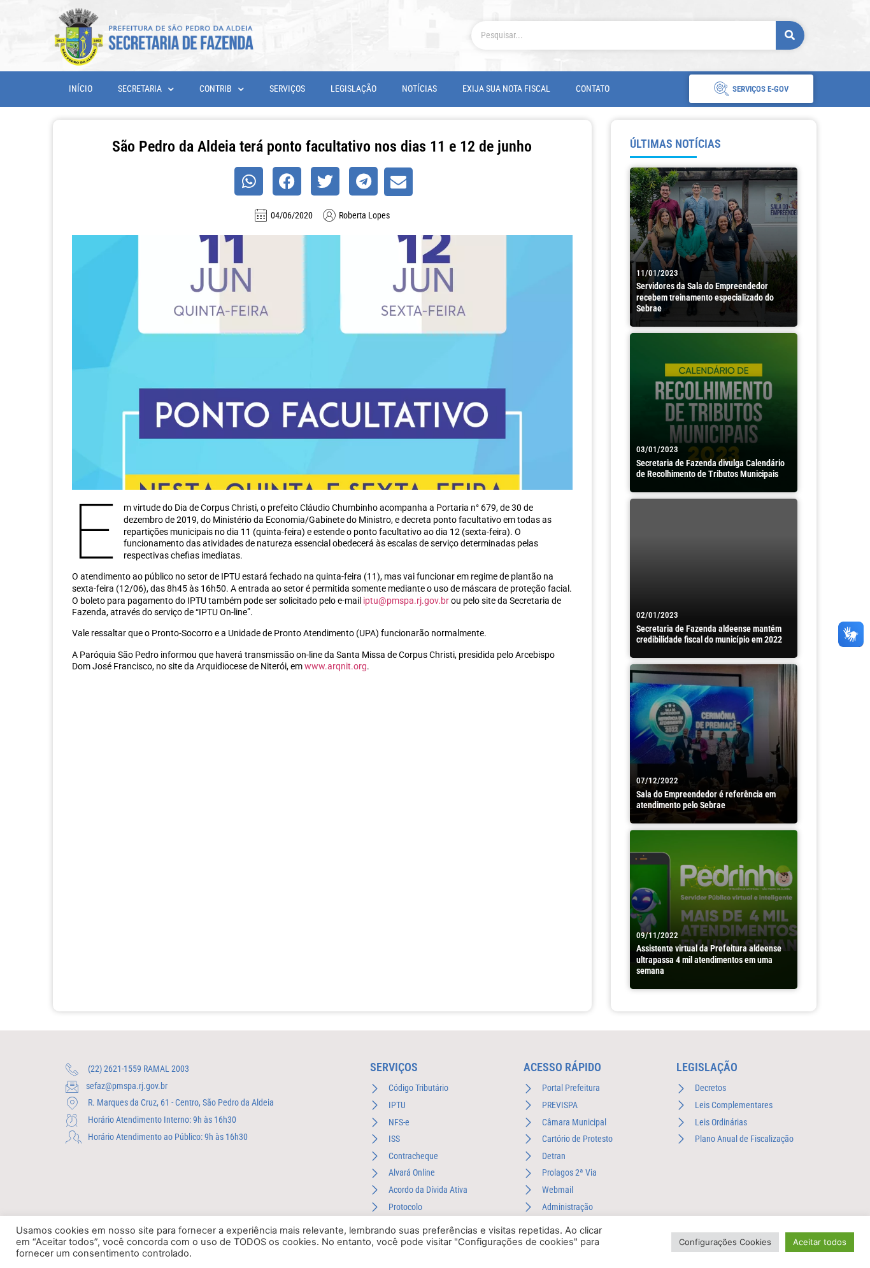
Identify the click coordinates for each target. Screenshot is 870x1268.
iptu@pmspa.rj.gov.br (406, 600)
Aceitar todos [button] (819, 1242)
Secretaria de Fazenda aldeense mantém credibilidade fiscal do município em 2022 (709, 634)
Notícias (419, 88)
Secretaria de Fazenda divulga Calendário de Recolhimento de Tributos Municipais (710, 469)
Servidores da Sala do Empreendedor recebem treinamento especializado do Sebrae (705, 297)
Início (80, 88)
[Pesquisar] (790, 35)
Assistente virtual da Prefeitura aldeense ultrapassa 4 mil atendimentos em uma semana (708, 959)
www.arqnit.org (335, 666)
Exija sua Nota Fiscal (506, 88)
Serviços (287, 88)
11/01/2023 (657, 273)
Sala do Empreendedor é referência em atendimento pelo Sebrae (706, 800)
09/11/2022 (657, 935)
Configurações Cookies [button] (725, 1242)
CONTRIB (215, 88)
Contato (593, 88)
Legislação (353, 88)
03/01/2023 (657, 449)
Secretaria (140, 88)
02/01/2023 (657, 615)
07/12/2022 (657, 780)
